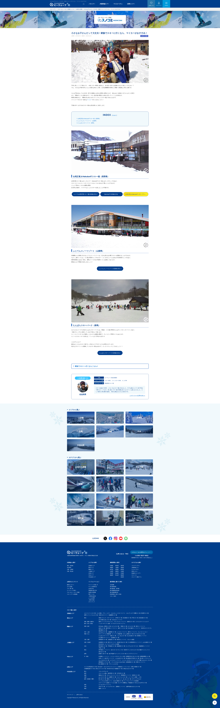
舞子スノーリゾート (132, 632)
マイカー (118, 4)
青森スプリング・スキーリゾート (106, 617)
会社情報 (112, 584)
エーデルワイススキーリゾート (118, 623)
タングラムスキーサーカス (132, 646)
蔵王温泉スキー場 (143, 617)
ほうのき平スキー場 (142, 682)
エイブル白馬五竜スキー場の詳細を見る (85, 194)
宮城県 (111, 573)
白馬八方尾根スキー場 (136, 666)
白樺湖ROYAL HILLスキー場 (132, 656)
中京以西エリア (92, 577)
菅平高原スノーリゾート (104, 649)
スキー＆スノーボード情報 (73, 592)
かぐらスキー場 (131, 626)
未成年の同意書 (92, 592)
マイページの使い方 (93, 584)
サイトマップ (70, 694)
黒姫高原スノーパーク (144, 646)
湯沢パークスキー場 (122, 628)
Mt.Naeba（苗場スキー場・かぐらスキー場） (109, 626)
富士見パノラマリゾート (145, 658)
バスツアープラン (135, 565)
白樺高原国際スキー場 (145, 656)
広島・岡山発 (70, 571)
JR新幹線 (104, 4)
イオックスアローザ (103, 671)
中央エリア (91, 575)
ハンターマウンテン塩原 (104, 623)
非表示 (114, 115)
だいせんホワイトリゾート (105, 684)
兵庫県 (122, 571)
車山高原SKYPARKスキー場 (132, 658)
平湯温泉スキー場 (132, 682)
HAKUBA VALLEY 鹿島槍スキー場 (114, 668)
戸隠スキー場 (102, 648)
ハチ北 (139, 677)
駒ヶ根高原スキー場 (103, 664)
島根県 (122, 575)
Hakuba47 (100, 666)
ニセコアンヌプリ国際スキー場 (133, 613)
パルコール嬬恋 (130, 639)
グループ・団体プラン (136, 577)
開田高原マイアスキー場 (104, 662)
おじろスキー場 (102, 677)
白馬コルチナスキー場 (100, 668)
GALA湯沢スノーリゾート (134, 628)
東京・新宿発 (70, 565)
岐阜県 (122, 569)
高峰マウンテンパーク (144, 649)
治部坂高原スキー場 (130, 662)
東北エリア (91, 567)
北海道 (111, 565)
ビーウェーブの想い (71, 590)
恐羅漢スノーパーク (120, 686)
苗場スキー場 (124, 626)
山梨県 (117, 567)
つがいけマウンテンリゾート (110, 666)
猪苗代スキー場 (130, 621)
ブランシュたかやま (113, 664)
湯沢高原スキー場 (103, 630)
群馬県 (117, 569)
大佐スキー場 (102, 686)
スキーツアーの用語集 (72, 594)
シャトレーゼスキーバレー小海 (117, 656)
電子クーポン (92, 594)
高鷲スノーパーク (111, 679)
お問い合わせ (79, 694)
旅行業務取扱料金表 (114, 590)
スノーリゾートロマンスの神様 (112, 644)
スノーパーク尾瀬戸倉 (117, 633)
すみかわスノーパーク (117, 619)
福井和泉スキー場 (112, 673)
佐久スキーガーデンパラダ (117, 649)
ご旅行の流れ (92, 600)
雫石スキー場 (135, 617)
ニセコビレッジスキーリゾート (118, 613)
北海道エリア (92, 565)
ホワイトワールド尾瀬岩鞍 (105, 633)
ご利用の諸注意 (92, 596)
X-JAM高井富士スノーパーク (135, 642)
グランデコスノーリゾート (120, 621)
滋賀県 (122, 567)
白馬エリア (91, 573)
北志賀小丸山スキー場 (122, 642)
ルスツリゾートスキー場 (90, 613)
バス (92, 4)
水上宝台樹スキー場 (131, 635)
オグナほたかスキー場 (139, 633)
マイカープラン (135, 569)
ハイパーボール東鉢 (132, 677)
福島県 (111, 575)
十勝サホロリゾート (103, 615)
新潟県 (117, 573)
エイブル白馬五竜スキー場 (90, 666)
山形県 (111, 571)
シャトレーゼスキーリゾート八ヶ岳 (130, 660)
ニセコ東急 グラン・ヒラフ (103, 613)
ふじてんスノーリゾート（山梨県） (87, 120)
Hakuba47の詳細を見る (111, 194)
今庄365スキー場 (121, 673)
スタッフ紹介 (113, 596)
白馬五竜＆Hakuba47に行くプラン (135, 194)
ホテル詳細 (69, 586)
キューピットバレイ (142, 632)
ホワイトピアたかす (136, 679)
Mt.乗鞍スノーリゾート (104, 656)
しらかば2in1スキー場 (120, 658)
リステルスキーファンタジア (142, 621)
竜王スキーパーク (112, 642)
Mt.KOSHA (101, 644)
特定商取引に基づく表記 (115, 594)
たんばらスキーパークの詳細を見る (109, 353)
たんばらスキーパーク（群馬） (86, 123)
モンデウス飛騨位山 (122, 682)
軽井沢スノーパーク (121, 639)
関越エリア (91, 569)
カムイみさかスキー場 (104, 660)
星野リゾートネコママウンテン (106, 621)
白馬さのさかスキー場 (128, 668)
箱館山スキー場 (102, 675)
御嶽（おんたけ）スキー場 (145, 660)
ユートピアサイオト (110, 686)
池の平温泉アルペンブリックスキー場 (117, 653)
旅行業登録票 (113, 586)
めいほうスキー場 (127, 679)
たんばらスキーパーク (104, 635)
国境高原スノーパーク (126, 675)
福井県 (122, 565)
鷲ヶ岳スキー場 (102, 679)
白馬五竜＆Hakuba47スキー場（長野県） (89, 118)
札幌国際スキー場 (113, 615)
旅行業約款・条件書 (114, 588)
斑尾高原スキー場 (121, 646)
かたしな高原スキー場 (128, 633)
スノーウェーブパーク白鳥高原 (132, 680)
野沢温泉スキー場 (103, 646)
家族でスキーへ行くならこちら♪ (86, 366)
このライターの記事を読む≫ (137, 395)
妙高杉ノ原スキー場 (103, 653)
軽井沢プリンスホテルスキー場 (131, 649)
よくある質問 (92, 598)
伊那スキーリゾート (140, 662)
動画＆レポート (70, 584)
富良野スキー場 (144, 613)
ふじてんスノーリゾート (115, 660)
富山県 (117, 575)
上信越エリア (92, 571)
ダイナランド (119, 679)
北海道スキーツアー (136, 573)
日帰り (131, 4)
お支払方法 (91, 588)
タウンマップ (92, 601)
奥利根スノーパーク (141, 635)
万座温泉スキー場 (112, 639)
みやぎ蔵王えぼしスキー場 (105, 619)
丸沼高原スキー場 (115, 637)
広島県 (122, 573)
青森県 (111, 567)
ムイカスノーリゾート (122, 632)
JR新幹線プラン (135, 567)
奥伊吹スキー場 (136, 675)
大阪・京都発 (70, 569)
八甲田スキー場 (118, 617)
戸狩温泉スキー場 (112, 646)
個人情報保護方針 (114, 592)
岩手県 (111, 569)
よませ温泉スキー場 (147, 642)
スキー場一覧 (70, 588)
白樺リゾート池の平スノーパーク (106, 658)
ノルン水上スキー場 (121, 635)
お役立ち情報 (144, 36)
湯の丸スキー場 (102, 651)
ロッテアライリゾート (132, 653)
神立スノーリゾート (140, 626)
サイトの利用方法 (93, 586)
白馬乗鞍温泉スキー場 (89, 668)
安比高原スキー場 (127, 617)
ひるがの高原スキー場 (118, 680)
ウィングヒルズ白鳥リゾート (105, 680)
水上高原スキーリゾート (104, 637)
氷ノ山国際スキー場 (111, 677)
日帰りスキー (134, 571)
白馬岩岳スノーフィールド (124, 666)
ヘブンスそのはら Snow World (118, 662)
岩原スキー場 (102, 628)
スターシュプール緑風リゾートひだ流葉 (108, 682)
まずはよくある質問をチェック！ (141, 552)
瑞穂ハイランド (102, 688)
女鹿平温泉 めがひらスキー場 (133, 686)
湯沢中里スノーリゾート (111, 628)
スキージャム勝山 (103, 673)
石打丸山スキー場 (103, 632)
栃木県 (117, 565)
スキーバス (134, 575)
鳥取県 (122, 577)
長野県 (117, 571)
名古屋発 (69, 567)
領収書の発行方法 (93, 590)
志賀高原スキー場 (103, 642)
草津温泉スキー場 (103, 639)
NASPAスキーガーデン (146, 628)
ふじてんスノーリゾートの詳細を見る (110, 268)
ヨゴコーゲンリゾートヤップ (113, 675)
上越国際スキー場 (112, 632)
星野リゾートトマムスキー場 (91, 615)
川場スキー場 (113, 635)
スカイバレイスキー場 (122, 677)
